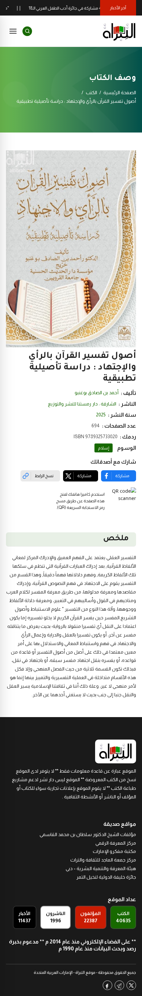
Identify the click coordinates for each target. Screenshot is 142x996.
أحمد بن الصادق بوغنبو (97, 392)
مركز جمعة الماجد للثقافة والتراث (103, 859)
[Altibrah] (119, 31)
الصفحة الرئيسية (119, 92)
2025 (101, 414)
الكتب (91, 92)
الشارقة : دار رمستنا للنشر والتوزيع (82, 403)
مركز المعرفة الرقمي (115, 843)
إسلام (103, 448)
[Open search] (27, 31)
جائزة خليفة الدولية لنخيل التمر (106, 877)
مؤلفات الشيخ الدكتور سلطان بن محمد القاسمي (88, 834)
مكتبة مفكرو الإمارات (114, 851)
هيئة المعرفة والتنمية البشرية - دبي (101, 868)
